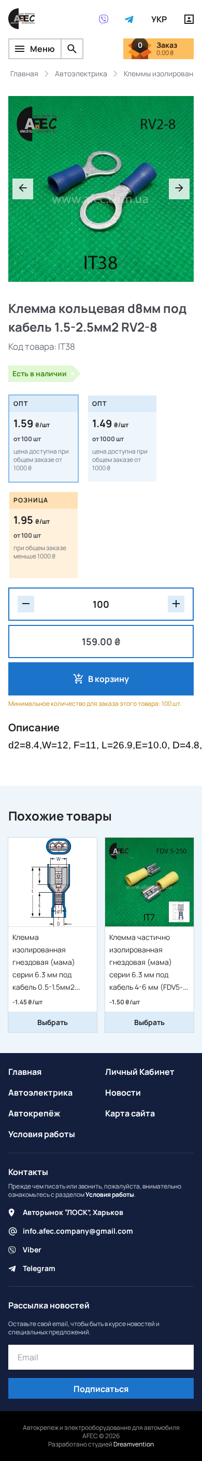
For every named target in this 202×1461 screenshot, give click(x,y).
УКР (159, 19)
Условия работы (41, 1134)
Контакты (28, 1172)
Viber (32, 1249)
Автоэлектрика (40, 1092)
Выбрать (52, 1022)
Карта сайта (130, 1113)
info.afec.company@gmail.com (78, 1231)
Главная (24, 1071)
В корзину (108, 679)
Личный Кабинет (140, 1071)
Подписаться (101, 1389)
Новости (123, 1092)
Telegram (39, 1268)
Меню (42, 48)
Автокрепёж (34, 1113)
